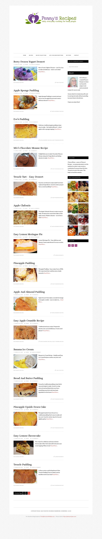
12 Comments (33, 265)
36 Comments (34, 122)
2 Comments (33, 150)
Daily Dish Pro (44, 511)
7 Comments (35, 294)
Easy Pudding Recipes (57, 140)
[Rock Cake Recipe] (73, 197)
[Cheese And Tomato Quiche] (73, 208)
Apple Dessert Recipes (57, 111)
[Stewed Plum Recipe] (83, 219)
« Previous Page (18, 493)
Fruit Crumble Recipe (57, 341)
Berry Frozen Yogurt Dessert (29, 61)
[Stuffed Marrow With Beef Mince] (73, 186)
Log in (69, 511)
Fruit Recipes (59, 82)
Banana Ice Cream (24, 349)
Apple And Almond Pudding (29, 291)
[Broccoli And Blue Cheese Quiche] (83, 208)
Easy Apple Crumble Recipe (29, 320)
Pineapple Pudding (24, 263)
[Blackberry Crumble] (83, 186)
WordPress (64, 511)
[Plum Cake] (83, 231)
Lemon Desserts (59, 255)
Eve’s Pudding (21, 119)
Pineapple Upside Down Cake (30, 406)
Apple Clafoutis (22, 205)
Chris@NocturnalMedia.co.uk (47, 516)
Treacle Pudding (23, 464)
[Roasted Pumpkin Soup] (73, 231)
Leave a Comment (35, 64)
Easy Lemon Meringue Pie (28, 234)
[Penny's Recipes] (51, 24)
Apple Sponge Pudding (26, 90)
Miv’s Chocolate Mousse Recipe (31, 147)
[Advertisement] (51, 43)
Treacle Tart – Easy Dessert (28, 176)
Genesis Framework (55, 511)
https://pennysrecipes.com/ (69, 516)
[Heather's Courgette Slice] (83, 197)
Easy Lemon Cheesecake (27, 435)
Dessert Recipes (19, 82)
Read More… (42, 71)
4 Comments (33, 179)
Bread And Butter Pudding (28, 378)
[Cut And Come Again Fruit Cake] (73, 219)
